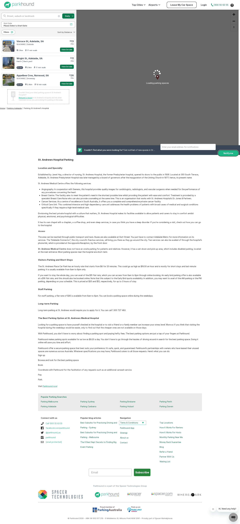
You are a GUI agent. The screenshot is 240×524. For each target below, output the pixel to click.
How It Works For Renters (171, 427)
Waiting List (165, 461)
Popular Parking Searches (54, 397)
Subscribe (142, 472)
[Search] (3, 16)
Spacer (158, 518)
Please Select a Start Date (15, 26)
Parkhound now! (50, 386)
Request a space (25, 98)
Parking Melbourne (49, 401)
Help (232, 5)
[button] (66, 32)
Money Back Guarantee (170, 442)
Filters (6, 32)
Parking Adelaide (48, 406)
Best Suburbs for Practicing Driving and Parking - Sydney (98, 425)
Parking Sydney (87, 401)
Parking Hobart (127, 406)
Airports (153, 4)
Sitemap (124, 433)
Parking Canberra (88, 406)
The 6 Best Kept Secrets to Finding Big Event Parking (98, 444)
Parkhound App (127, 428)
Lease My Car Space (181, 4)
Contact (124, 442)
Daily (67, 16)
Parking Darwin (166, 406)
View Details (67, 50)
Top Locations (166, 423)
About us (124, 437)
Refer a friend (166, 452)
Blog (162, 447)
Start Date (8, 23)
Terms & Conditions (129, 423)
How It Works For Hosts (170, 432)
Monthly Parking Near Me (171, 437)
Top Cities (137, 4)
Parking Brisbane (127, 401)
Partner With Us (167, 456)
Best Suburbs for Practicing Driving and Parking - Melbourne (98, 434)
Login (204, 4)
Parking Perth (166, 401)
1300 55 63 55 (221, 4)
